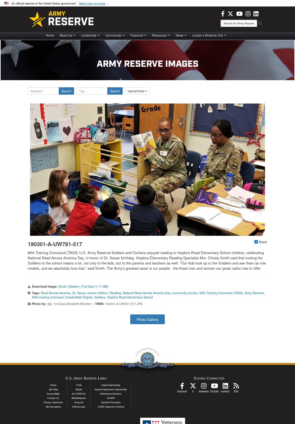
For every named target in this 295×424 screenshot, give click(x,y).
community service (185, 293)
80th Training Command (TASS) (221, 293)
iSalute (78, 389)
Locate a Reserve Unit (207, 35)
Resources (159, 35)
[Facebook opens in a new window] (223, 13)
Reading (115, 293)
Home (50, 35)
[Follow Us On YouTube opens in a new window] (214, 387)
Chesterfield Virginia (79, 297)
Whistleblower (78, 398)
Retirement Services (111, 393)
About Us (66, 35)
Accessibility (53, 393)
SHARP (111, 398)
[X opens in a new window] (230, 13)
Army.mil (78, 402)
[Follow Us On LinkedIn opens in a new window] (225, 387)
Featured (136, 35)
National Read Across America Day (146, 293)
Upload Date (137, 91)
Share (263, 242)
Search (66, 91)
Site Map (53, 389)
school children (97, 293)
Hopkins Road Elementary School (130, 297)
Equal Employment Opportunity (111, 389)
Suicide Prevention (111, 402)
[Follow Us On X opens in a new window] (192, 387)
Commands (113, 35)
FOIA (79, 385)
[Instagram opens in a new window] (248, 13)
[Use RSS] (236, 387)
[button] (94, 3)
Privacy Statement (53, 402)
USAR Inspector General (111, 406)
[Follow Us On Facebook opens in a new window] (182, 387)
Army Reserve (254, 293)
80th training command (47, 297)
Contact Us (53, 398)
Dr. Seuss (79, 293)
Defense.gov (79, 406)
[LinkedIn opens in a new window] (256, 13)
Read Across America (56, 293)
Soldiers (99, 297)
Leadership (89, 35)
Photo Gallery (148, 319)
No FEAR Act (79, 393)
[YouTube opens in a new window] (239, 13)
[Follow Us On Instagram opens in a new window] (203, 387)
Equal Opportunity (111, 385)
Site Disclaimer (53, 406)
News (179, 35)
